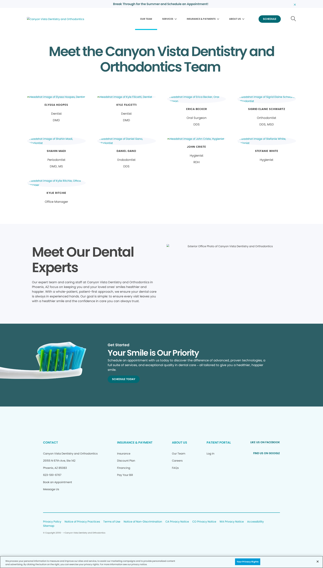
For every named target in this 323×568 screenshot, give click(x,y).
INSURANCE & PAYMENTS (201, 19)
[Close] (317, 561)
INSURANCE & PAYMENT (134, 442)
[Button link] (293, 19)
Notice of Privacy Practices (82, 522)
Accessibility (255, 522)
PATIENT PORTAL (219, 442)
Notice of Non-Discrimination (143, 522)
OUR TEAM (146, 19)
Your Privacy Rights (248, 561)
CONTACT (50, 442)
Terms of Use (111, 522)
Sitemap (48, 526)
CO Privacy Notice (204, 522)
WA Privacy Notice (232, 522)
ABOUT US (235, 19)
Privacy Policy (52, 522)
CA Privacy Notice (177, 522)
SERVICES (167, 19)
